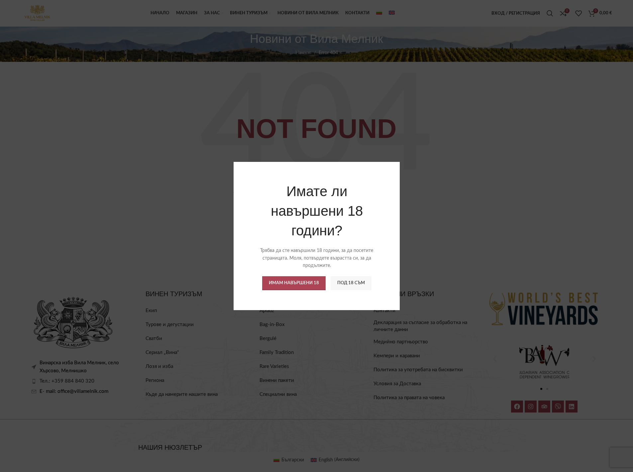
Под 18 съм (351, 283)
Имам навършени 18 (293, 283)
